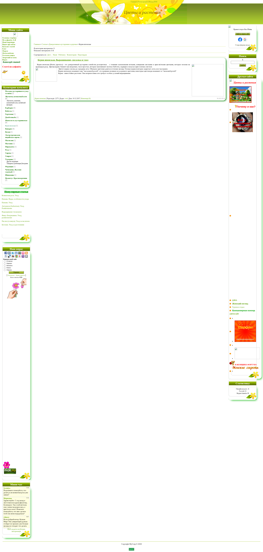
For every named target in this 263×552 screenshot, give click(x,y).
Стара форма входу (242, 45)
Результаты (11, 275)
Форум (5, 51)
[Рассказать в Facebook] (6, 253)
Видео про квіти (9, 44)
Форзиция (9, 167)
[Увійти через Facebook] (240, 39)
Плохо (8, 268)
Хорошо (9, 263)
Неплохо (9, 265)
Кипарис (8, 129)
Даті (49, 55)
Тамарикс (9, 159)
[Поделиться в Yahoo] (23, 256)
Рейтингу (62, 55)
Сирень (8, 153)
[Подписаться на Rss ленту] (26, 253)
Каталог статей (8, 47)
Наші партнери (8, 42)
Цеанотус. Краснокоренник (16, 178)
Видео (4, 60)
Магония (8, 144)
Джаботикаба (10, 117)
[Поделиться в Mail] (19, 253)
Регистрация (143, 2)
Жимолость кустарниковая (16, 120)
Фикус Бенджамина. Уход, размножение (12, 216)
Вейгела (8, 111)
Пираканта (9, 147)
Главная (134, 2)
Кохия (7, 132)
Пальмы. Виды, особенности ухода (15, 199)
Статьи (44, 44)
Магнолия (9, 140)
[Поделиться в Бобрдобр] (12, 256)
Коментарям (71, 55)
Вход (151, 2)
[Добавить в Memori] (23, 253)
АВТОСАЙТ (234, 314)
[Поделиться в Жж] (6, 256)
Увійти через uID (242, 34)
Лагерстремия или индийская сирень (12, 136)
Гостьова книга (8, 55)
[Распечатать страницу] (26, 256)
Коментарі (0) (86, 98)
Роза (7, 150)
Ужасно (9, 270)
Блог (4, 49)
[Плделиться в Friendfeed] (16, 253)
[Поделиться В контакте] (9, 253)
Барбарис (9, 108)
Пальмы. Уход (7, 203)
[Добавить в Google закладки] (16, 256)
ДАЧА (234, 300)
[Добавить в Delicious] (9, 256)
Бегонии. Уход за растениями (13, 225)
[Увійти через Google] (245, 39)
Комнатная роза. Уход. (10, 195)
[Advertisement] (16, 377)
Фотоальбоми (8, 53)
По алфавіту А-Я (9, 40)
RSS (155, 2)
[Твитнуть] (12, 253)
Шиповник (9, 175)
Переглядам (82, 55)
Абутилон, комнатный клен (16, 96)
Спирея (8, 156)
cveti (66, 98)
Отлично (9, 261)
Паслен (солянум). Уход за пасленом (15, 221)
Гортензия (9, 114)
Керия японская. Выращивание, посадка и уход (63, 60)
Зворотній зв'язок (9, 57)
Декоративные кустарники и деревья (63, 44)
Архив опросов (20, 275)
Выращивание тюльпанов (12, 212)
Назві (55, 55)
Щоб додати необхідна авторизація (16, 530)
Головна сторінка (9, 38)
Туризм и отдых (238, 307)
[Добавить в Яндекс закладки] (19, 256)
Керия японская (10, 126)
